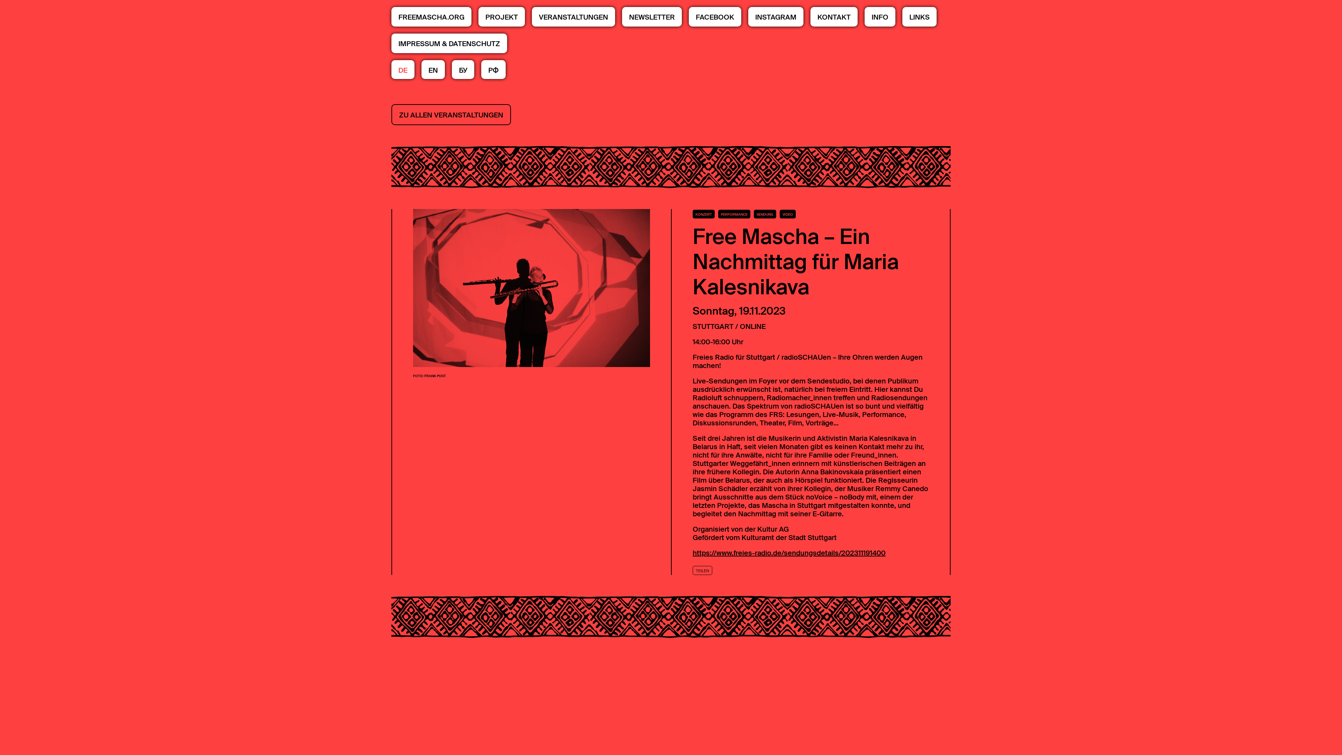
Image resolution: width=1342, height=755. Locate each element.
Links (919, 17)
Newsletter (652, 17)
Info (880, 17)
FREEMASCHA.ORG (431, 17)
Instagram (775, 17)
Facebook (715, 17)
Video (787, 214)
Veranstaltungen (573, 17)
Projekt (501, 17)
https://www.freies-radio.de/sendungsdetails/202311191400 (789, 553)
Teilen (702, 571)
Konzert (703, 214)
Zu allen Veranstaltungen (451, 115)
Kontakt (834, 17)
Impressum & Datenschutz (449, 43)
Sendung (765, 214)
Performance (734, 214)
